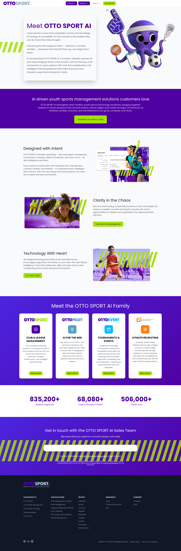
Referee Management (59, 518)
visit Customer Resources (95, 456)
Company (137, 501)
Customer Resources (113, 504)
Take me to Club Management (108, 224)
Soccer (81, 504)
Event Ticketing (56, 511)
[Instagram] (28, 541)
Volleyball (81, 501)
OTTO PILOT (27, 516)
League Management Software (62, 508)
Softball (81, 521)
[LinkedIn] (32, 541)
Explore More (36, 373)
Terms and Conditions (111, 463)
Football (81, 518)
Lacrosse (81, 508)
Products (70, 3)
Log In (108, 501)
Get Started (109, 3)
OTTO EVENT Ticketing (31, 509)
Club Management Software (61, 501)
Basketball (82, 514)
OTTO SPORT (28, 501)
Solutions (83, 3)
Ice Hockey (82, 525)
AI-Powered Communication (61, 514)
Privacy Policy (96, 463)
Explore (95, 3)
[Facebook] (24, 541)
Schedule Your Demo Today (90, 119)
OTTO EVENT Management (33, 505)
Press (135, 504)
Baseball (81, 511)
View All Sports (83, 528)
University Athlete (29, 512)
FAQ (107, 508)
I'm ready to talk (32, 275)
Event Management (58, 504)
